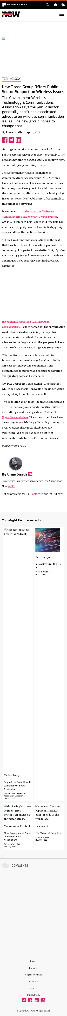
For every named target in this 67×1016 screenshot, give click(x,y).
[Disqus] (33, 909)
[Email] (30, 474)
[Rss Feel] (43, 1000)
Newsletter (33, 968)
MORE (11, 486)
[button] (14, 5)
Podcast (33, 961)
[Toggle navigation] (4, 20)
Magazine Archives (33, 975)
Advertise (33, 981)
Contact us (37, 494)
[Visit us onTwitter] (24, 1000)
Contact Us (33, 988)
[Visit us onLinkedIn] (37, 1000)
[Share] (5, 140)
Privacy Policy (33, 995)
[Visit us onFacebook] (30, 1000)
